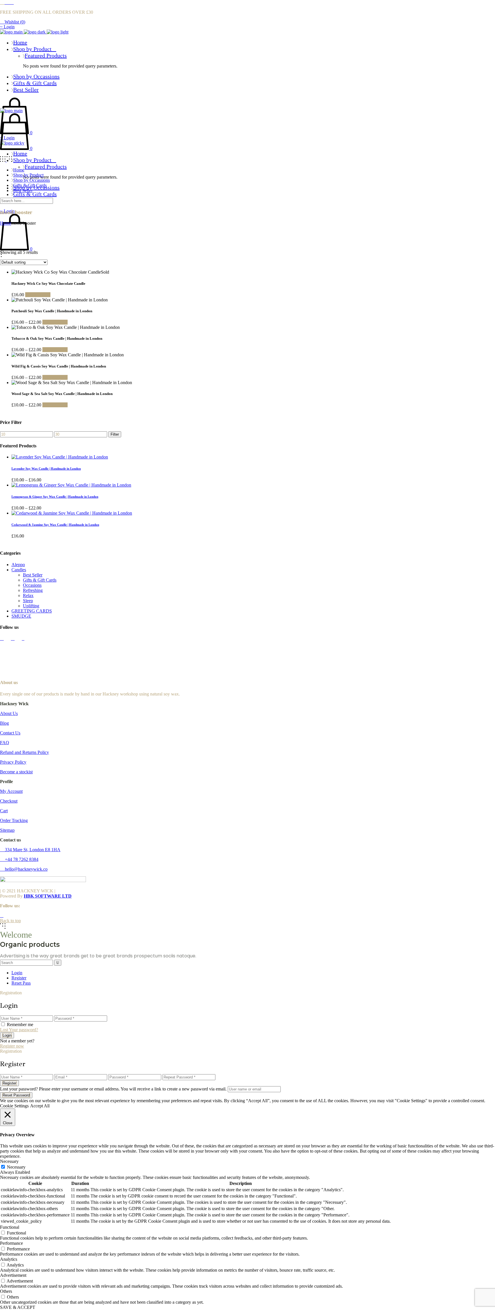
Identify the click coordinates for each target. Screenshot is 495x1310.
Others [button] (6, 1291)
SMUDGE (21, 616)
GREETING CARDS (31, 610)
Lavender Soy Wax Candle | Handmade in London (46, 468)
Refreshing (33, 590)
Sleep (28, 600)
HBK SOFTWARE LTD (48, 896)
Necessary (16, 1167)
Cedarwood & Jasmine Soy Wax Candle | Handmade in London (55, 524)
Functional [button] (9, 1227)
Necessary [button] (9, 1161)
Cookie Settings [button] (14, 1105)
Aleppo (18, 564)
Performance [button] (11, 1243)
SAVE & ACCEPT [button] (17, 1307)
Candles (18, 569)
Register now (12, 1046)
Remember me (20, 1024)
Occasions (32, 585)
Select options (37, 294)
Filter (115, 434)
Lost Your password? (19, 1029)
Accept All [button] (40, 1105)
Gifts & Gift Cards (39, 580)
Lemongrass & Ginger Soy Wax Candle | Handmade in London (54, 496)
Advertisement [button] (13, 1275)
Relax (28, 595)
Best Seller (32, 574)
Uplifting (31, 605)
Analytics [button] (8, 1259)
